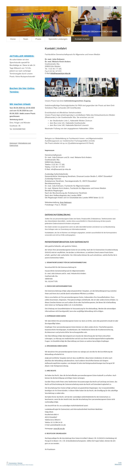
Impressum (13, 143)
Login (120, 462)
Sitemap (20, 463)
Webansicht (118, 464)
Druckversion (13, 463)
